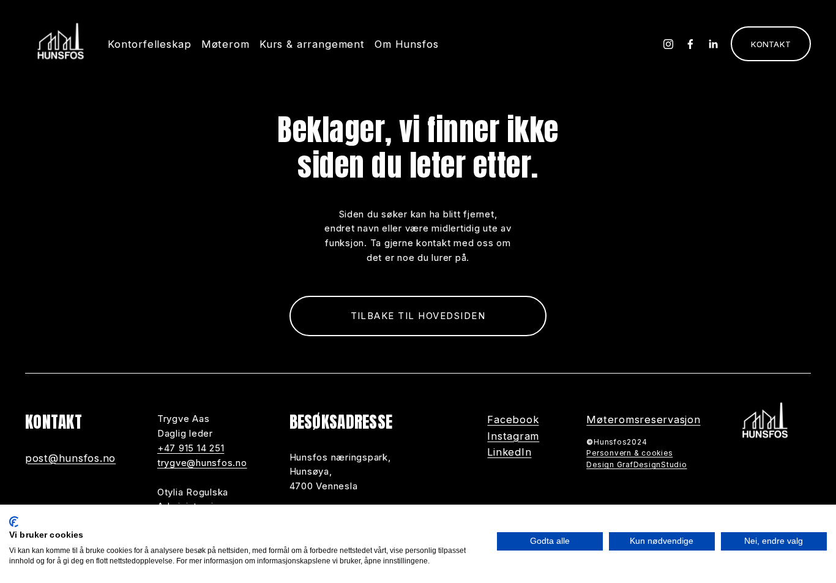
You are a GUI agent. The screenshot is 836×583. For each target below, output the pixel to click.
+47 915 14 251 (191, 448)
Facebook (513, 419)
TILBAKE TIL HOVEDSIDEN (418, 316)
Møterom (225, 44)
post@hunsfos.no (70, 458)
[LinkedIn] (713, 44)
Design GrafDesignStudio (636, 465)
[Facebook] (690, 44)
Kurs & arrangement (312, 44)
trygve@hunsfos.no (202, 462)
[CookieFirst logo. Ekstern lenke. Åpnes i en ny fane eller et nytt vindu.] (13, 521)
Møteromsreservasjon (643, 419)
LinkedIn (509, 452)
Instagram (513, 436)
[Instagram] (668, 44)
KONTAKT (771, 44)
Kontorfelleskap (149, 44)
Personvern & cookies (629, 453)
